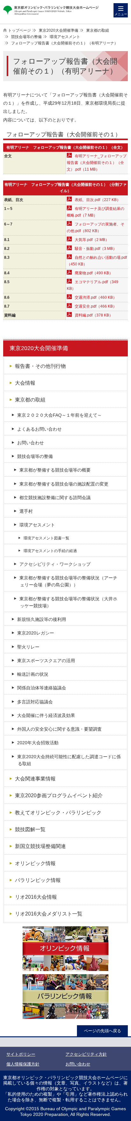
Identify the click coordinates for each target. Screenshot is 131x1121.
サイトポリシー (20, 1054)
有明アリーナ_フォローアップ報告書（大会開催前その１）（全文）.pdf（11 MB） (97, 163)
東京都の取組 (97, 30)
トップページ (19, 30)
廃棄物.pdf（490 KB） (94, 273)
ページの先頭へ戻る (102, 1030)
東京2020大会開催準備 (58, 30)
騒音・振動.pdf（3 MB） (96, 248)
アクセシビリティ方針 (86, 1054)
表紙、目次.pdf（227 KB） (98, 200)
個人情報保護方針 (22, 1064)
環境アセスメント (65, 37)
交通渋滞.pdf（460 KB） (96, 297)
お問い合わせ (78, 1064)
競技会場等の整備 (26, 37)
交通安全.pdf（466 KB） (96, 306)
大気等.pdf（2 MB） (92, 240)
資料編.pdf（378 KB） (94, 315)
